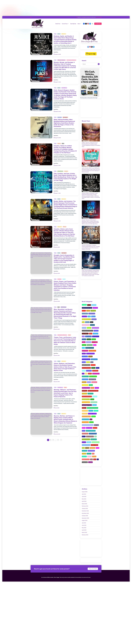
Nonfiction (84, 393)
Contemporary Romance (87, 330)
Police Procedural (86, 402)
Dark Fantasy (88, 336)
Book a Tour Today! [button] (93, 568)
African (59, 143)
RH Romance (85, 410)
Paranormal (90, 393)
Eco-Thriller (94, 342)
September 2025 (85, 518)
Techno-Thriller (94, 445)
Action (59, 33)
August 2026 (84, 491)
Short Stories (89, 427)
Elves (83, 347)
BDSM (89, 316)
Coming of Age (95, 327)
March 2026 (84, 503)
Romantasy (84, 413)
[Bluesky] (94, 47)
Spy (95, 436)
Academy (59, 279)
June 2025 (84, 525)
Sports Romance (89, 436)
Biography (94, 319)
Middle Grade (85, 385)
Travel (97, 448)
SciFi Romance (85, 422)
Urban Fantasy (91, 450)
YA (97, 459)
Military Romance (86, 387)
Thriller (87, 448)
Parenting (95, 396)
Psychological (94, 402)
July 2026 (84, 494)
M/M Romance (85, 376)
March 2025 (84, 532)
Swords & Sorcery (86, 445)
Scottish (91, 422)
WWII (95, 459)
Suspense (89, 442)
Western (89, 456)
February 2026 (85, 506)
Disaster (89, 339)
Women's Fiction (85, 459)
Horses (83, 370)
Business (87, 322)
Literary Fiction (96, 373)
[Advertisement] (91, 108)
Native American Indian (93, 390)
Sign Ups (95, 427)
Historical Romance (86, 367)
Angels (64, 279)
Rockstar (91, 410)
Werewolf (84, 456)
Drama (83, 342)
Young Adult (84, 462)
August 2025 (84, 520)
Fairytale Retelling (90, 353)
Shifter (83, 427)
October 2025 (85, 515)
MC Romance (85, 379)
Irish (83, 373)
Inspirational (95, 370)
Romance (96, 410)
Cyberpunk (95, 333)
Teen (83, 448)
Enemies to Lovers (89, 347)
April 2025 (84, 530)
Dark (63, 143)
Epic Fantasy (85, 350)
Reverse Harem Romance (92, 407)
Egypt (94, 345)
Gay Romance (94, 359)
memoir (89, 382)
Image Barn (88, 370)
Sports (83, 436)
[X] (92, 47)
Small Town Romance (90, 430)
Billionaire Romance (86, 319)
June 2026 (84, 496)
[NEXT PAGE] (61, 440)
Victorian (89, 453)
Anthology (59, 117)
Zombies (90, 462)
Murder (92, 387)
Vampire (84, 453)
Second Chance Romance (87, 425)
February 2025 (85, 534)
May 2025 (84, 527)
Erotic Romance (92, 350)
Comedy (89, 327)
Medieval (84, 382)
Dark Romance (96, 336)
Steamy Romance (86, 439)
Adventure (64, 33)
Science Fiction (85, 419)
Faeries (83, 353)
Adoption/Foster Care (87, 307)
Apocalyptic (65, 117)
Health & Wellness (86, 365)
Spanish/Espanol (92, 433)
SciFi (91, 419)
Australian (84, 316)
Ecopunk (84, 345)
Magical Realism (93, 376)
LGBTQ (89, 373)
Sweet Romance (95, 442)
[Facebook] (88, 47)
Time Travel (92, 448)
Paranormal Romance (86, 396)
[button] (98, 24)
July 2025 (84, 522)
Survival (84, 442)
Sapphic (93, 416)
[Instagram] (90, 47)
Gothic (88, 362)
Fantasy (90, 356)
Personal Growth (85, 399)
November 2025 (85, 513)
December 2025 (85, 510)
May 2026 (84, 498)
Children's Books (85, 325)
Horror (97, 367)
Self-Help (96, 425)
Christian (92, 325)
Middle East (94, 382)
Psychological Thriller (86, 405)
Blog (55, 33)
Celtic (91, 322)
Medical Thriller (92, 379)
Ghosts (83, 362)
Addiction (94, 305)
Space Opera (85, 433)
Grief (92, 362)
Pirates (92, 399)
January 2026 (85, 508)
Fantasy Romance (86, 359)
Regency (94, 405)
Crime (65, 387)
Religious (84, 407)
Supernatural (93, 439)
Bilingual (93, 316)
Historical (93, 365)
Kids (86, 373)
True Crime (84, 450)
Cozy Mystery (64, 87)
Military (90, 385)
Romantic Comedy (92, 413)
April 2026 (84, 501)
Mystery (97, 387)
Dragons (93, 339)
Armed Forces (60, 171)
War (93, 453)
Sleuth (83, 430)
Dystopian (88, 342)
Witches (94, 456)
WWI (91, 459)
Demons (84, 339)
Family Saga (84, 356)
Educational (89, 345)
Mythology (84, 390)
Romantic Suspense (86, 416)
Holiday (93, 367)
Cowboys (66, 171)
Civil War (84, 327)
